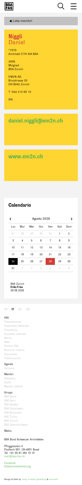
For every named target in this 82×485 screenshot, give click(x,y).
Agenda (8, 364)
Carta (7, 382)
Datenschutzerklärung (17, 466)
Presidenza (10, 330)
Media (8, 430)
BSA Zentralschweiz (16, 424)
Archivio (9, 368)
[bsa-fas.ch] (8, 6)
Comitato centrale (15, 334)
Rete (6, 342)
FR (5, 309)
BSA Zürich (11, 420)
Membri (9, 374)
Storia (8, 338)
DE (20, 309)
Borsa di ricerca (14, 350)
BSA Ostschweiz (13, 408)
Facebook (10, 463)
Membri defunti (13, 386)
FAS (6, 317)
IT (13, 309)
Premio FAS (11, 346)
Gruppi (8, 392)
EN (27, 309)
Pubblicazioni (12, 358)
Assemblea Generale (16, 325)
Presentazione (12, 321)
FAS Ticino (10, 416)
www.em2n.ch (25, 156)
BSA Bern (10, 400)
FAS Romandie (12, 412)
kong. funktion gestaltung (34, 479)
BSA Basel (10, 396)
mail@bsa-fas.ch (14, 456)
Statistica (10, 378)
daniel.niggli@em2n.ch (35, 120)
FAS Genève (11, 404)
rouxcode (53, 479)
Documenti (10, 354)
